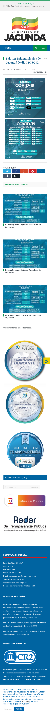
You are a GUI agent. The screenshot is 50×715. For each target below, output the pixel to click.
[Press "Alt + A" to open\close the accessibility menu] (46, 361)
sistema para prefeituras (36, 669)
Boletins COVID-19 (40, 72)
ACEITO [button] (19, 709)
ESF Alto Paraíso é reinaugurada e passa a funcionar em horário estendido (25, 6)
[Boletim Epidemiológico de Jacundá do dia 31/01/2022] (25, 253)
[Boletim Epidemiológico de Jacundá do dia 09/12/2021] (25, 299)
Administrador (13, 70)
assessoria (21, 673)
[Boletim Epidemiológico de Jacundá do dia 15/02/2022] (25, 208)
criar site (19, 669)
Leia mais (25, 701)
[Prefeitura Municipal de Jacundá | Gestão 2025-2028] (25, 28)
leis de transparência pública (15, 679)
